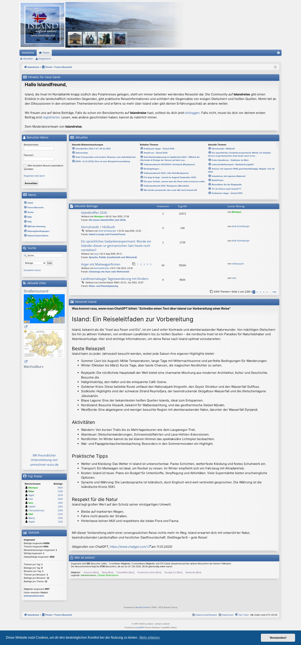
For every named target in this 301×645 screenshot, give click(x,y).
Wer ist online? (85, 557)
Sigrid (31, 495)
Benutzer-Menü (37, 137)
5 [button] (266, 291)
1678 (60, 495)
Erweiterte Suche (32, 270)
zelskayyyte (238, 263)
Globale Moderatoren (107, 575)
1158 (60, 518)
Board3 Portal (142, 607)
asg (96, 254)
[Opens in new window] (44, 311)
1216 (60, 514)
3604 (60, 487)
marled (31, 506)
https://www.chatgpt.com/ (128, 547)
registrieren (51, 117)
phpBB (139, 627)
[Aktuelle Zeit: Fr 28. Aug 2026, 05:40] (275, 67)
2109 (60, 491)
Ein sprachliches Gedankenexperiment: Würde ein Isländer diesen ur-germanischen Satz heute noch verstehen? (116, 245)
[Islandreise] (101, 25)
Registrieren (45, 58)
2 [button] (257, 291)
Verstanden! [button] (278, 637)
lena (30, 503)
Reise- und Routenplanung (103, 286)
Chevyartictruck (36, 510)
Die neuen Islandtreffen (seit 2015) (107, 220)
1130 (60, 521)
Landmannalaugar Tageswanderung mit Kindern (114, 279)
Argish (31, 521)
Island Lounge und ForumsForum (107, 234)
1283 (60, 503)
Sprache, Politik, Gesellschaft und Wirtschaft (113, 257)
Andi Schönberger (107, 231)
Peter (31, 491)
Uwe (234, 278)
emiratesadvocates (34, 596)
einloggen (192, 113)
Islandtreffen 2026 (94, 212)
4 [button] (263, 291)
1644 (60, 499)
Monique (99, 216)
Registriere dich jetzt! (34, 176)
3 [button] (260, 291)
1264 (60, 506)
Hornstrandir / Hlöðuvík (98, 227)
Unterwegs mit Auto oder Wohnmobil (109, 271)
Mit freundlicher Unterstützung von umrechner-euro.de (44, 460)
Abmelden (28, 58)
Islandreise (28, 52)
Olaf (30, 514)
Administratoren (88, 575)
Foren (46, 52)
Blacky (31, 518)
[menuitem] (278, 53)
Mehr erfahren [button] (149, 637)
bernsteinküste (101, 268)
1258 (60, 510)
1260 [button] (274, 291)
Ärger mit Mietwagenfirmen (100, 264)
